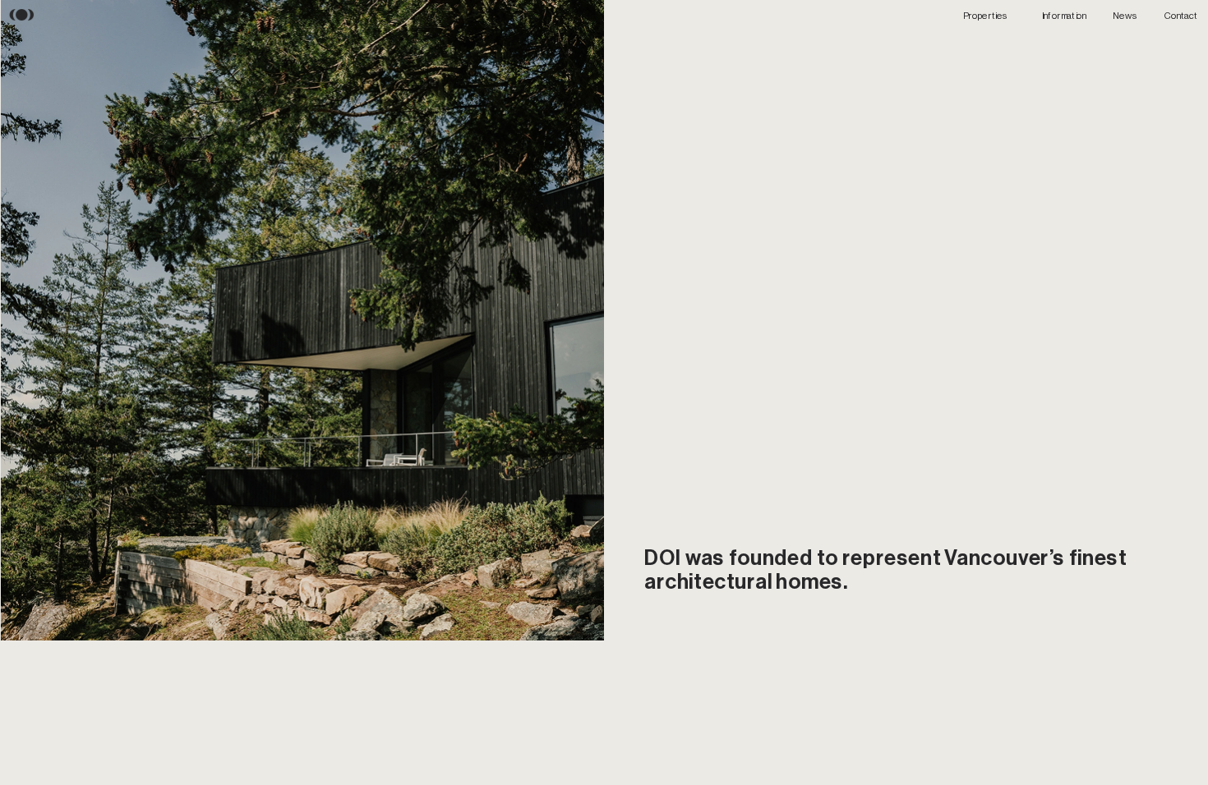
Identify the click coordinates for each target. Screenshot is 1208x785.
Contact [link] (1181, 15)
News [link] (1125, 15)
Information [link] (1064, 15)
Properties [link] (986, 15)
